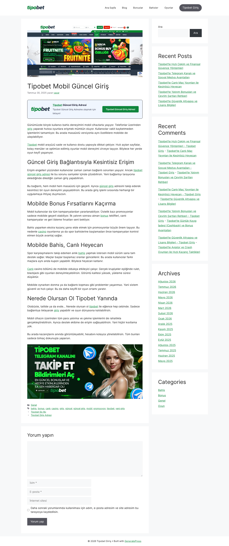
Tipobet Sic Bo (38, 412)
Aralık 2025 (165, 323)
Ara (160, 26)
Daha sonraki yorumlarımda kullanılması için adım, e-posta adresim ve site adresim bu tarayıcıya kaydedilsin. (84, 510)
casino (42, 231)
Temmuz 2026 (167, 286)
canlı (48, 408)
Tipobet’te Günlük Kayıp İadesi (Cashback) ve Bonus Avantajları (177, 225)
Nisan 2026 (165, 302)
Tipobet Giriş (190, 7)
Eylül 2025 (164, 339)
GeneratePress (133, 541)
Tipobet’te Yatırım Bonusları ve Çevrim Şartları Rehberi (178, 177)
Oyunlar (169, 7)
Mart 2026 (164, 308)
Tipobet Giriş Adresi (41, 415)
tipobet (93, 306)
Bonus (162, 395)
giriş (29, 128)
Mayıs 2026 (165, 297)
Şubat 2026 (165, 313)
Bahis (161, 390)
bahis (81, 253)
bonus (104, 215)
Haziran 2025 (166, 355)
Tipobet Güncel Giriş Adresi (120, 109)
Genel (34, 405)
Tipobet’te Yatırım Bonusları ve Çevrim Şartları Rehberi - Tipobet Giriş (179, 216)
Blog (124, 7)
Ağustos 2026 (167, 281)
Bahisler (153, 7)
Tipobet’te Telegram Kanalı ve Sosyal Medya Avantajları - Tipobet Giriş (176, 167)
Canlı (30, 269)
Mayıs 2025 (165, 361)
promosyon (99, 408)
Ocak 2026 (165, 318)
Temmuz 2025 (167, 350)
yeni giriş (120, 408)
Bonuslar (138, 7)
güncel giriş (106, 186)
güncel (68, 408)
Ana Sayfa (110, 7)
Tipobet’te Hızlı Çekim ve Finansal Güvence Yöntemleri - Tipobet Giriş (179, 146)
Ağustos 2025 (167, 345)
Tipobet (57, 105)
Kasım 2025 (165, 329)
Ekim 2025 (164, 334)
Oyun (161, 406)
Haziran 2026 (166, 292)
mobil (89, 408)
